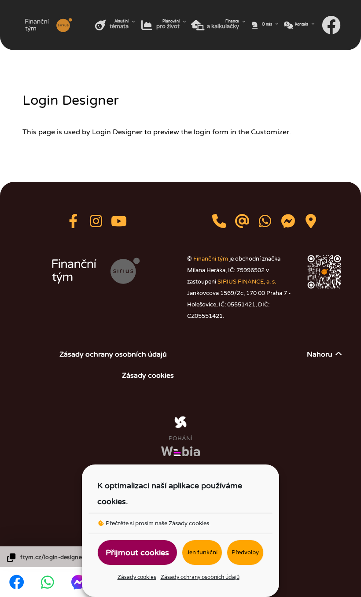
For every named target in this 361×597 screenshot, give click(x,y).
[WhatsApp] (265, 224)
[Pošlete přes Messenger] (78, 581)
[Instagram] (96, 224)
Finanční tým (210, 258)
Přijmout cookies (137, 552)
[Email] (243, 224)
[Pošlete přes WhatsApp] (47, 582)
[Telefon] (220, 224)
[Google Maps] (310, 224)
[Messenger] (288, 224)
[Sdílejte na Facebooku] (17, 582)
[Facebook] (333, 25)
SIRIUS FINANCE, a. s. (246, 281)
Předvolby (245, 552)
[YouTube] (118, 224)
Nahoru (320, 354)
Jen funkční (202, 552)
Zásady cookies (189, 523)
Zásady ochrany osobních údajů (200, 577)
